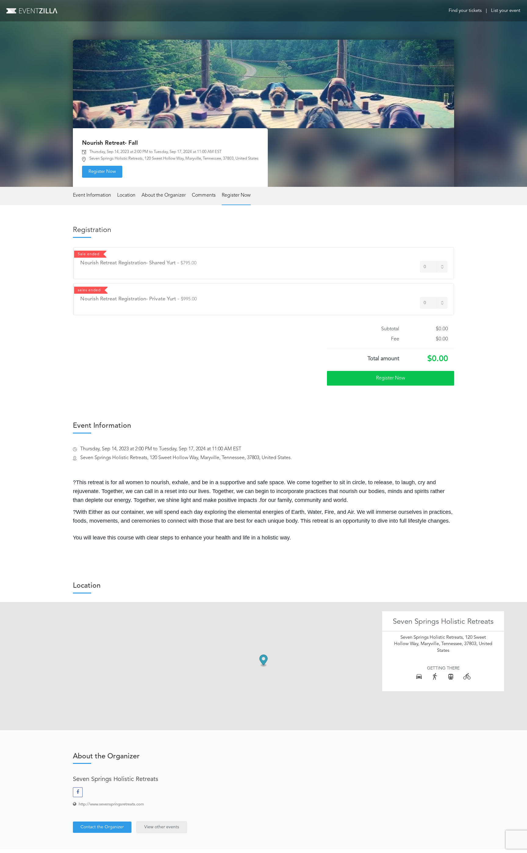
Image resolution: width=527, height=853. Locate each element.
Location (126, 195)
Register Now (102, 171)
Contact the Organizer (102, 827)
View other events (161, 827)
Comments (204, 195)
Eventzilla (31, 10)
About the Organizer (164, 195)
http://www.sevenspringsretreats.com (111, 804)
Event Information (92, 195)
